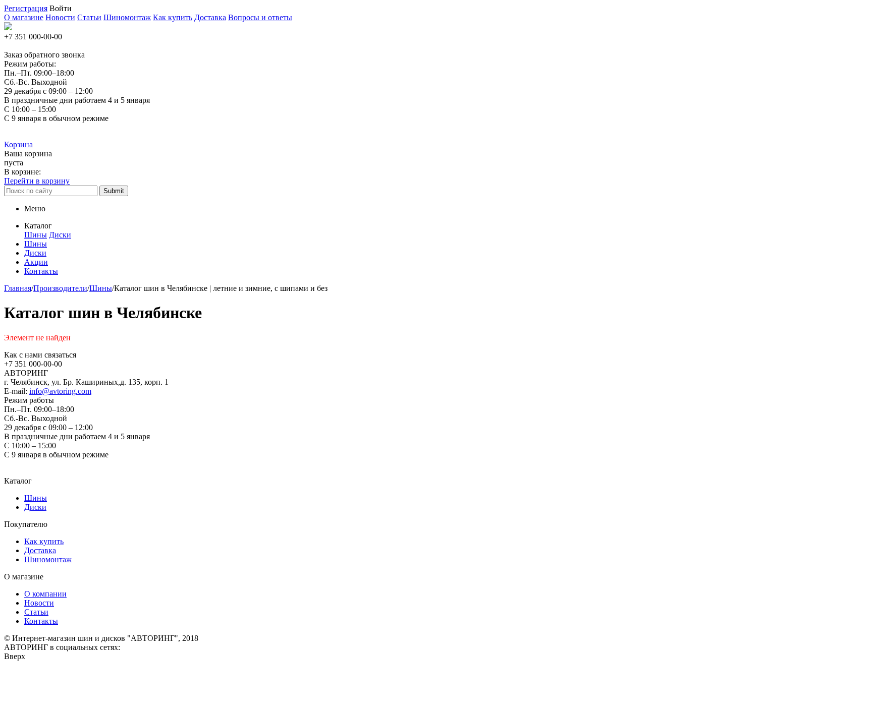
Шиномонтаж (127, 17)
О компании (45, 593)
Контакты (41, 621)
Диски (60, 234)
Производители (60, 288)
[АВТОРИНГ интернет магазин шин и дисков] (8, 27)
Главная (17, 288)
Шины (35, 234)
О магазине (23, 17)
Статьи (89, 17)
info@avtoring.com (60, 391)
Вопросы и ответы (260, 17)
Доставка (210, 17)
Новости (60, 17)
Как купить (172, 17)
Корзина (18, 144)
